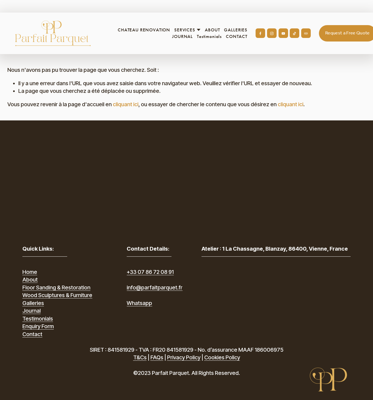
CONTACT (236, 36)
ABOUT (212, 29)
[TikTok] (294, 33)
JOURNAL (182, 36)
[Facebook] (260, 33)
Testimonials (209, 36)
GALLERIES (235, 29)
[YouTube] (283, 33)
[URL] (306, 33)
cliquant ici (125, 104)
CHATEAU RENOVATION (144, 29)
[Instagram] (272, 33)
